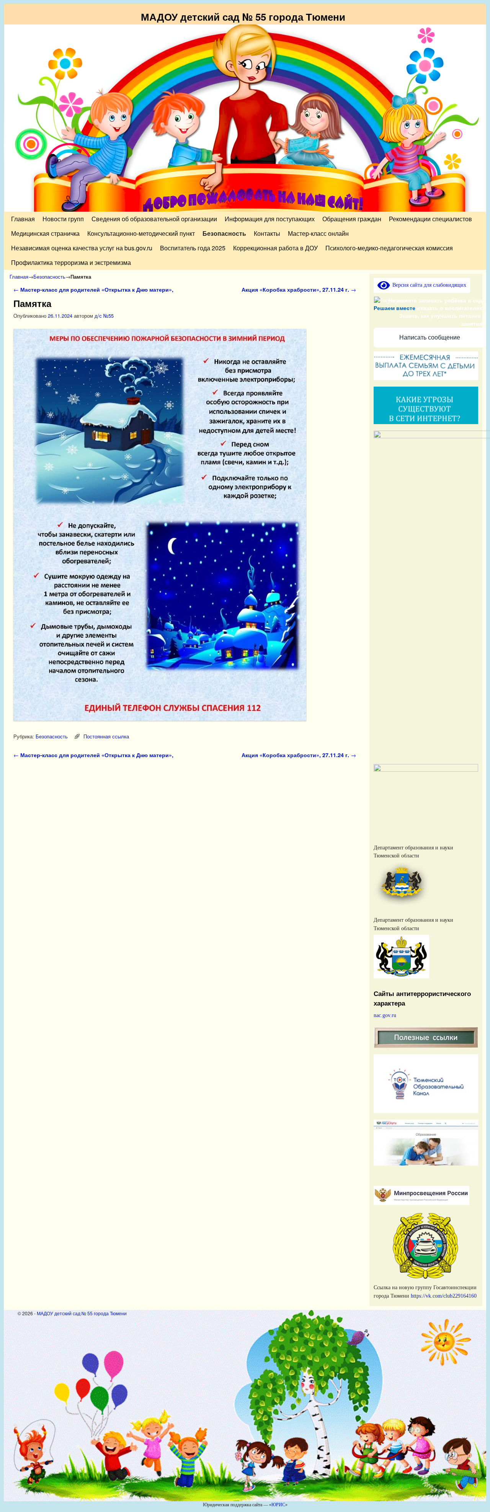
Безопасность (224, 233)
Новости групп (63, 218)
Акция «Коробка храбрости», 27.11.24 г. (299, 289)
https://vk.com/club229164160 (444, 1296)
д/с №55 (104, 315)
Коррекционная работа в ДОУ (275, 247)
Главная (23, 218)
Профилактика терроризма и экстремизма (71, 262)
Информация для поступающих (270, 218)
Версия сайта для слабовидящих (428, 285)
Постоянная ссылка (106, 736)
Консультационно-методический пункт (141, 233)
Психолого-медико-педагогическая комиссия (389, 247)
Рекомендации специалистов (430, 218)
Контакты (267, 233)
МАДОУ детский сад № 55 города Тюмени (243, 17)
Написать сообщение (429, 337)
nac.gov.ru (385, 1015)
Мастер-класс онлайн (318, 233)
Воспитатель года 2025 (192, 247)
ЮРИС (278, 1504)
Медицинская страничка (45, 233)
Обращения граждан (351, 218)
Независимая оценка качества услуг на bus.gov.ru (81, 247)
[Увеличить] (468, 774)
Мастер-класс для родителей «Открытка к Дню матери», (94, 289)
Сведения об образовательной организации (154, 218)
